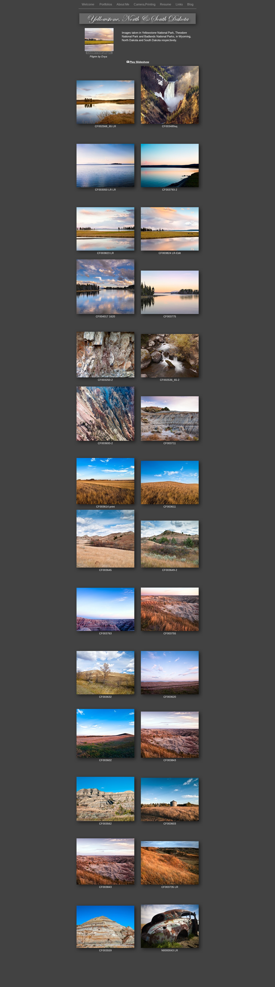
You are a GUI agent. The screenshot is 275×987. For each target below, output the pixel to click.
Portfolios (106, 4)
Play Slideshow (139, 61)
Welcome (89, 4)
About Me (123, 4)
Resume (166, 4)
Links (180, 4)
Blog (190, 4)
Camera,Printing (145, 4)
